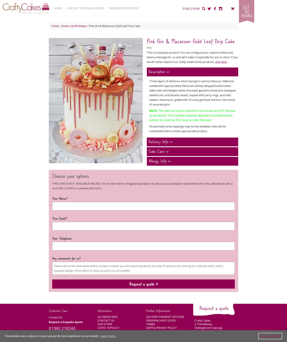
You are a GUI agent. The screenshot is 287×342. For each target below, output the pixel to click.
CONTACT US (105, 320)
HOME (58, 8)
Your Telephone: (62, 239)
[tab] (192, 72)
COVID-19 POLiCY (108, 328)
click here (221, 62)
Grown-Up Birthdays (74, 26)
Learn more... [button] (108, 336)
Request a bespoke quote (66, 322)
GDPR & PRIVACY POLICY (161, 328)
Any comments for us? (66, 259)
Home (55, 26)
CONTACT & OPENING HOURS (85, 8)
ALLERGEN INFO (107, 317)
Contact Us (55, 317)
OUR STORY (104, 324)
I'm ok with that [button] (270, 336)
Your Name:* (60, 199)
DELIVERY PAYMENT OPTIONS (165, 317)
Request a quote (214, 308)
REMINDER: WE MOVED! (124, 8)
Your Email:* (59, 219)
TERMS (150, 324)
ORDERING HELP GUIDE (161, 320)
